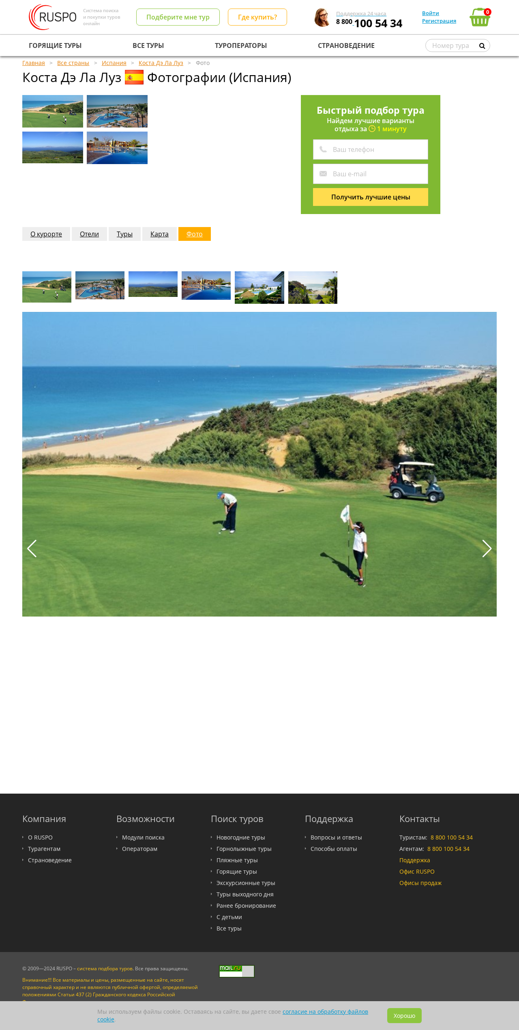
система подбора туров (105, 968)
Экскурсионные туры (246, 883)
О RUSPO (40, 837)
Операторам (139, 849)
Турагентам (44, 849)
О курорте (46, 233)
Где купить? (257, 17)
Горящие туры (237, 871)
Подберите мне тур (178, 17)
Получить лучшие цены (370, 197)
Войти (430, 13)
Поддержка (414, 860)
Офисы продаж (420, 883)
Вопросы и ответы (336, 837)
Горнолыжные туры (244, 849)
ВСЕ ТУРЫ (148, 45)
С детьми (229, 917)
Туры (125, 233)
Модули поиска (143, 837)
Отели (89, 233)
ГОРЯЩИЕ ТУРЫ (55, 45)
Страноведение (50, 860)
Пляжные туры (237, 860)
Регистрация (439, 20)
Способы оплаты (334, 849)
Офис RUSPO (417, 871)
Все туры (229, 928)
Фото (195, 233)
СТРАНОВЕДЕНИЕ (346, 45)
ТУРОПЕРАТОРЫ (241, 45)
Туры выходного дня (245, 894)
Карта (159, 233)
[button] (487, 549)
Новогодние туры (241, 837)
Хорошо (404, 1015)
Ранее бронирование (246, 905)
